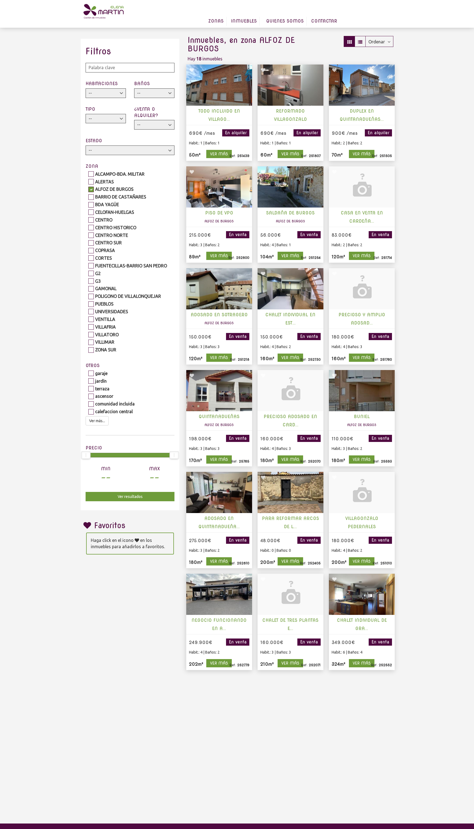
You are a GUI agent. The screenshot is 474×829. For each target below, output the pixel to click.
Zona (92, 166)
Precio (94, 447)
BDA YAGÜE (107, 204)
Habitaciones (102, 83)
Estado (94, 140)
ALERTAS (104, 181)
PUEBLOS (104, 303)
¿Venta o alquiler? (146, 112)
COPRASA (105, 250)
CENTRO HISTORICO (115, 227)
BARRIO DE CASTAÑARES (120, 196)
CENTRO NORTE (111, 235)
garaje (101, 373)
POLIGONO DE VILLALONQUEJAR (128, 296)
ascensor (104, 396)
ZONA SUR (105, 349)
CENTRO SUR (108, 242)
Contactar (324, 21)
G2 (98, 273)
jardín (101, 381)
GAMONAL (106, 288)
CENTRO (103, 219)
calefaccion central (114, 411)
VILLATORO (107, 334)
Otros (93, 365)
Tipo (90, 109)
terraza (102, 388)
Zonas (216, 21)
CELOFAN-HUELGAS (114, 212)
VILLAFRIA (105, 326)
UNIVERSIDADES (111, 311)
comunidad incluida (115, 403)
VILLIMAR (104, 342)
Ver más (219, 154)
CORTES (103, 258)
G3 (98, 281)
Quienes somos (285, 21)
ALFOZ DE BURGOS (114, 189)
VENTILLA (105, 319)
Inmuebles (244, 21)
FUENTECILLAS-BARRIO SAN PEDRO (131, 265)
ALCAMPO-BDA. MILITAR (120, 174)
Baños (142, 83)
